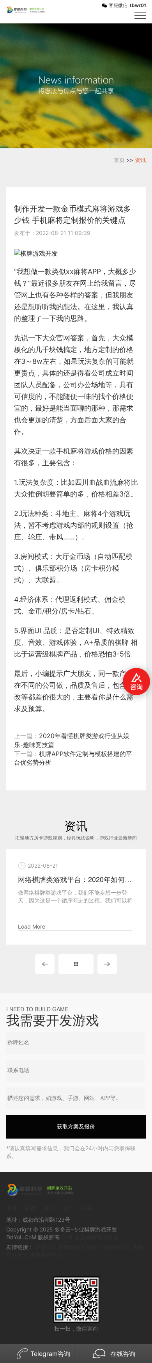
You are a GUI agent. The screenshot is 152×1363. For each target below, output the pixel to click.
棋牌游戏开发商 (77, 1247)
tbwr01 (138, 5)
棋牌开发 (46, 1247)
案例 (30, 1208)
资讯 (140, 160)
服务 (11, 1208)
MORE (76, 964)
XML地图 (74, 1237)
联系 (86, 1208)
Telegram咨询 (50, 1354)
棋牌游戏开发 (103, 1237)
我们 (67, 1208)
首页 (119, 160)
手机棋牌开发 (114, 1247)
